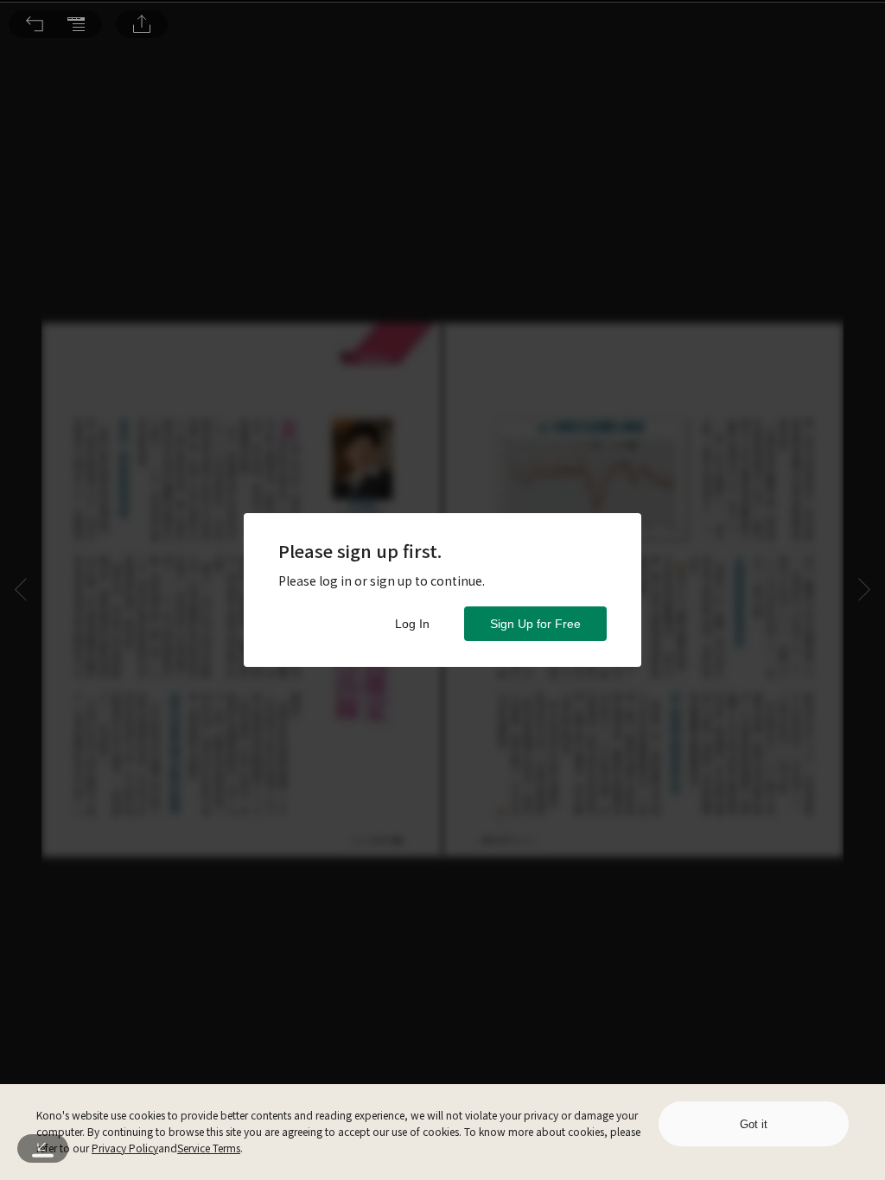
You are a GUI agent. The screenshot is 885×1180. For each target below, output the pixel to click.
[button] (34, 24)
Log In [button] (412, 624)
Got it (753, 1124)
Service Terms (208, 1147)
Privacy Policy (125, 1147)
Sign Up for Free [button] (535, 624)
